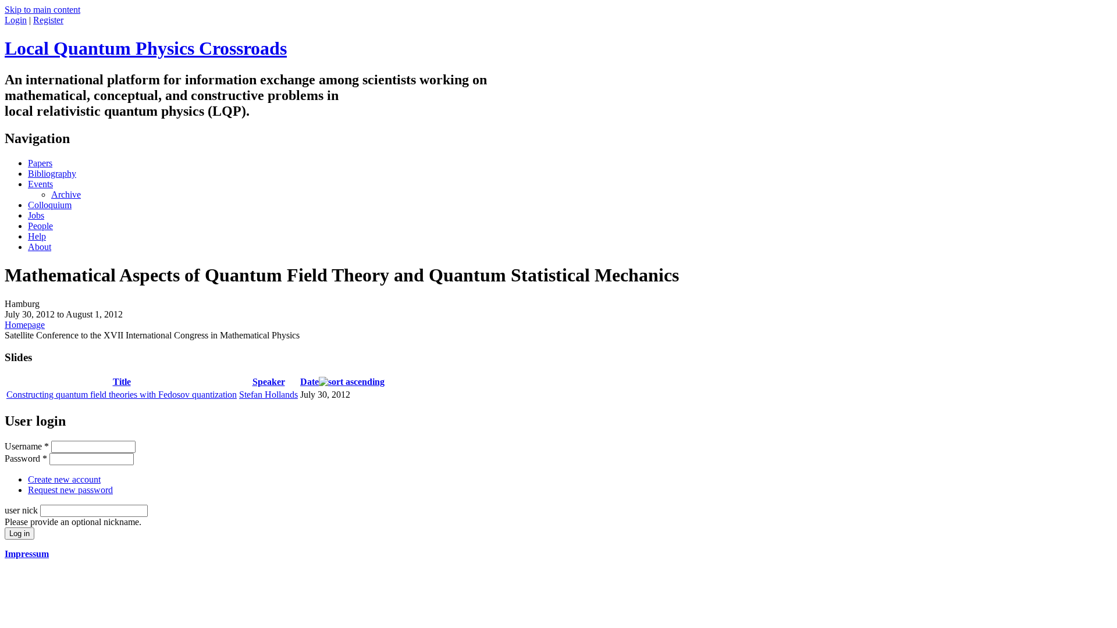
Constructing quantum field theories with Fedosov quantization (121, 394)
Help (37, 236)
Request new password (70, 490)
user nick (22, 510)
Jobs (36, 215)
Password (26, 458)
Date (309, 382)
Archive (66, 194)
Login (16, 20)
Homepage (25, 325)
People (40, 226)
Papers (40, 163)
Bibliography (52, 174)
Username (27, 446)
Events (40, 184)
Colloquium (50, 205)
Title (122, 382)
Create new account (64, 479)
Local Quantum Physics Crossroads (146, 48)
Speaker (268, 382)
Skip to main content (42, 10)
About (39, 247)
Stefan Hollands (268, 394)
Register (48, 20)
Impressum (27, 554)
